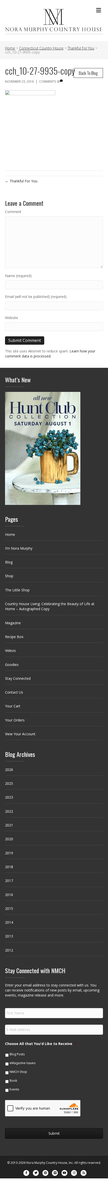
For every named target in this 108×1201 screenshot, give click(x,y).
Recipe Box (14, 636)
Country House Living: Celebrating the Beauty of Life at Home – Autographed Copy (49, 606)
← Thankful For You (21, 181)
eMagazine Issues (22, 1063)
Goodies (12, 664)
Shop (9, 575)
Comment (13, 211)
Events (14, 1089)
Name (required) (18, 275)
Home (10, 534)
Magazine (13, 622)
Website (11, 317)
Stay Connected (18, 678)
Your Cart (12, 706)
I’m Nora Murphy (18, 548)
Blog (9, 562)
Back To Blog (88, 73)
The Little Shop (17, 590)
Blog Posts (17, 1054)
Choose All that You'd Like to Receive (40, 1043)
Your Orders (15, 720)
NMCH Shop (18, 1072)
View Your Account (20, 734)
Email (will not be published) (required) (36, 296)
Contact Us (14, 692)
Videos (10, 650)
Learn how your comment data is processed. (50, 353)
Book (13, 1080)
